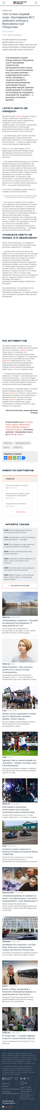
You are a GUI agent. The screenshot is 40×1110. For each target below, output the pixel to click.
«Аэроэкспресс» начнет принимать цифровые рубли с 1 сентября (19, 538)
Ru (22, 1083)
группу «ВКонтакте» (21, 424)
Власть (6, 447)
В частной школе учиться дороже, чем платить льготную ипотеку (19, 569)
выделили (6, 361)
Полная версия (8, 1101)
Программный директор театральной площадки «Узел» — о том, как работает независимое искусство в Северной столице (19, 673)
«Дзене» (20, 434)
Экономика (6, 941)
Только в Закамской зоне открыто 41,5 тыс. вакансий (18, 1039)
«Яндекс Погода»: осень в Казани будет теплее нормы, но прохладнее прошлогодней (19, 577)
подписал (13, 393)
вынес (18, 116)
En (26, 1083)
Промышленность (23, 443)
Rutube (11, 434)
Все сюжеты (21, 512)
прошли (12, 399)
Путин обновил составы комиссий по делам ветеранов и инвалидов (19, 545)
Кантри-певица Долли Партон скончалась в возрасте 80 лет (18, 531)
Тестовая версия (8, 1103)
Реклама (5, 1086)
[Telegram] (19, 458)
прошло (23, 350)
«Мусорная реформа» (14, 35)
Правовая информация (10, 1089)
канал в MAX (11, 427)
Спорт (4, 710)
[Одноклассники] (10, 458)
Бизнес (5, 986)
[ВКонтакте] (5, 458)
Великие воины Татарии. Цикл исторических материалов (18, 496)
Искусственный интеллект (16, 505)
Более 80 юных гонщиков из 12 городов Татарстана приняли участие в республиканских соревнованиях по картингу (20, 855)
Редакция (5, 1083)
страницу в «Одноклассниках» (17, 428)
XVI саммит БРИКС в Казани (17, 486)
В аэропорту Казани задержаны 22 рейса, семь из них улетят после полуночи (19, 561)
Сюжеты (10, 478)
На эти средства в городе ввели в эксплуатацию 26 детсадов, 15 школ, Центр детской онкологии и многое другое (20, 626)
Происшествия (8, 892)
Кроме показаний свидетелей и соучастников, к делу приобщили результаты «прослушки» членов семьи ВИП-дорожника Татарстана (20, 902)
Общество (7, 11)
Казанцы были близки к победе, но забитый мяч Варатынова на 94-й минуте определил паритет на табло (19, 766)
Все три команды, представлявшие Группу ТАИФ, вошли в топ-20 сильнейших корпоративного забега (19, 719)
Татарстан (18, 447)
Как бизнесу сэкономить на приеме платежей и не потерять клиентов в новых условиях (19, 949)
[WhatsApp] (14, 458)
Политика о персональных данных (10, 1092)
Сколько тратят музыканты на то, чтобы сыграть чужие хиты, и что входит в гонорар (19, 812)
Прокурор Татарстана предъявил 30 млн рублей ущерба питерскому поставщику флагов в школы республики (19, 995)
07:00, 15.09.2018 (7, 32)
